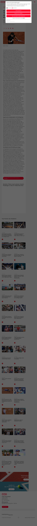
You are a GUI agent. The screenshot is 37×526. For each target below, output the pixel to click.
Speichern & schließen (18, 13)
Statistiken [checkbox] (15, 7)
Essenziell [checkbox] (9, 7)
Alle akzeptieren (18, 10)
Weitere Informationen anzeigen (18, 18)
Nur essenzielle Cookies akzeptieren (18, 16)
